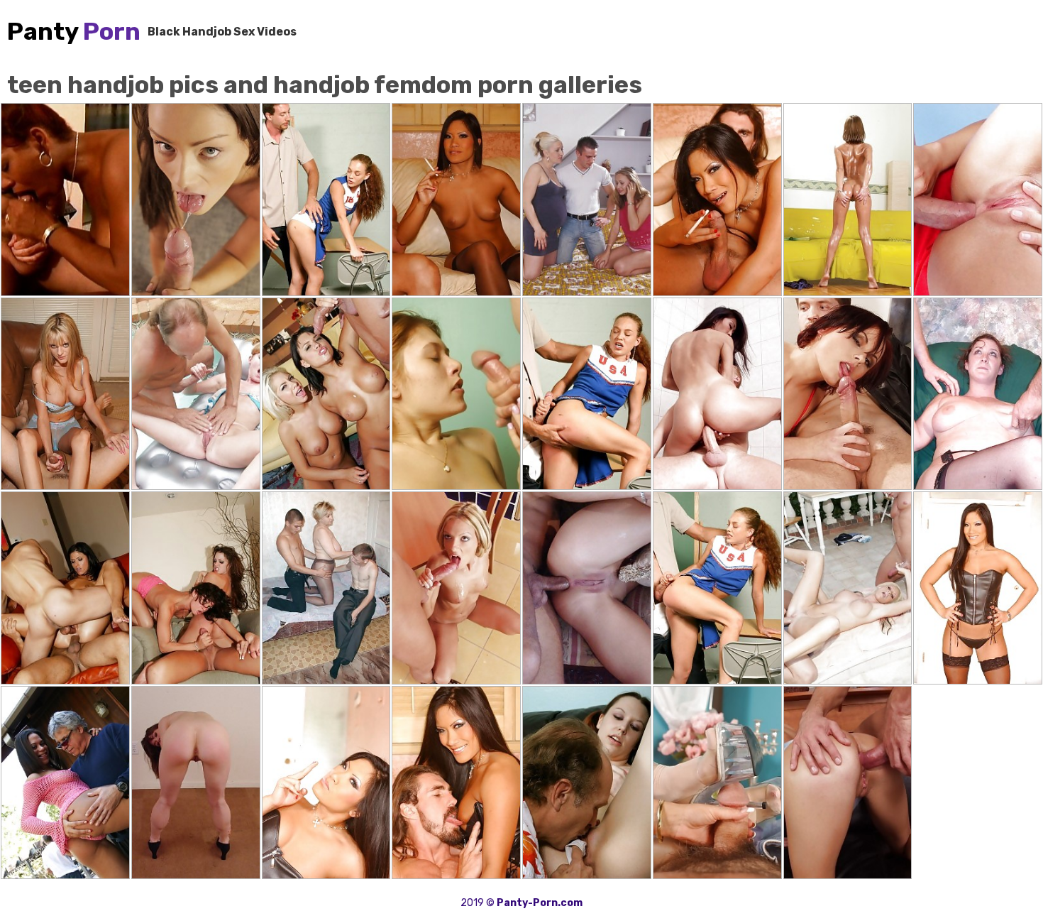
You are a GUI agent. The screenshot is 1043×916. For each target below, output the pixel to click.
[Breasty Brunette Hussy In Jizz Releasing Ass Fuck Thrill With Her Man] (848, 782)
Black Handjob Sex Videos (222, 31)
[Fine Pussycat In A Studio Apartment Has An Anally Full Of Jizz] (978, 199)
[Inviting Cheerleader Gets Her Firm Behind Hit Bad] (326, 199)
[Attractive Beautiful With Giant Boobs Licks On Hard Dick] (456, 588)
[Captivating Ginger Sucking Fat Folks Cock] (456, 394)
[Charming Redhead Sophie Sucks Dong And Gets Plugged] (196, 199)
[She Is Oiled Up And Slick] (848, 199)
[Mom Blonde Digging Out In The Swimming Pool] (196, 394)
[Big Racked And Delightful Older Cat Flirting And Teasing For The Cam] (978, 394)
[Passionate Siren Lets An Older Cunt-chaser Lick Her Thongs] (587, 782)
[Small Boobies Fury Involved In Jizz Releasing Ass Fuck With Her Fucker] (717, 394)
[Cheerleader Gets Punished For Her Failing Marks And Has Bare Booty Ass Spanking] (587, 394)
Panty (73, 31)
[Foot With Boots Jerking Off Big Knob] (717, 782)
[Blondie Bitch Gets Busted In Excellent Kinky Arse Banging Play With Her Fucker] (587, 588)
